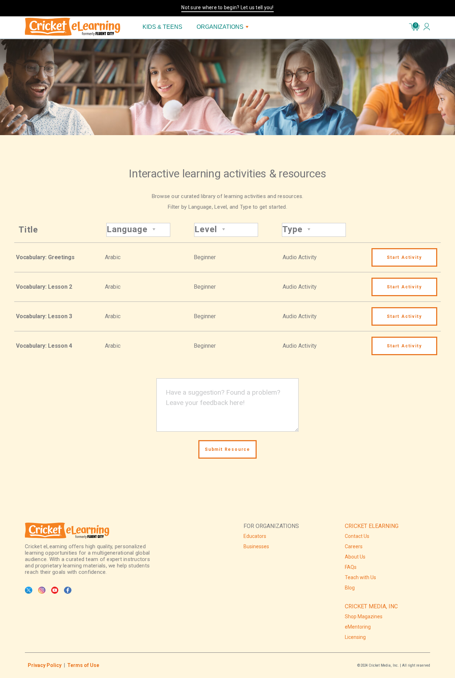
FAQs (351, 567)
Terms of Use (83, 665)
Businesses (256, 546)
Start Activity (404, 257)
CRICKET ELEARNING (371, 526)
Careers (354, 546)
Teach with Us (360, 577)
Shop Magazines (363, 616)
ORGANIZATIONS (220, 27)
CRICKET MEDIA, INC (371, 606)
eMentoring (358, 627)
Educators (254, 536)
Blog (350, 588)
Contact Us (357, 536)
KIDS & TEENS (162, 27)
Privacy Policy (44, 665)
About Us (355, 557)
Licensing (355, 637)
